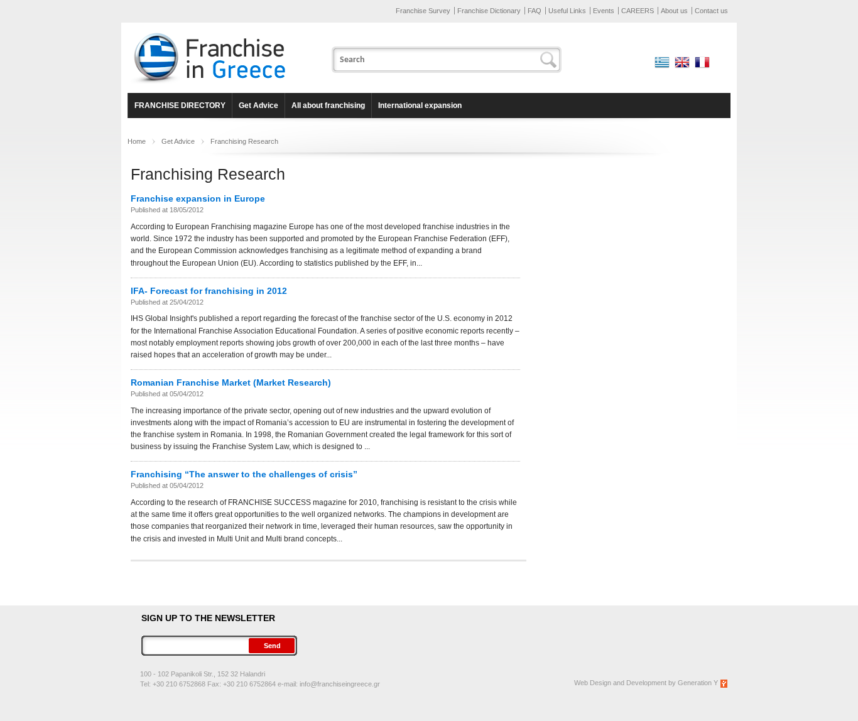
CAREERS (637, 10)
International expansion (420, 105)
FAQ (534, 10)
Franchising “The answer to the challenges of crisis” (244, 474)
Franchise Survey (423, 10)
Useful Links (567, 10)
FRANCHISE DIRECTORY (179, 105)
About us (674, 10)
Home (137, 141)
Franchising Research (244, 141)
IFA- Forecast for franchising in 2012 (209, 291)
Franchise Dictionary (489, 10)
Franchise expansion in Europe (198, 198)
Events (603, 10)
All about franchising (328, 105)
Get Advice (258, 105)
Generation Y (698, 682)
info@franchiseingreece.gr (340, 684)
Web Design (592, 682)
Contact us (711, 10)
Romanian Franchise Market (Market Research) (231, 382)
